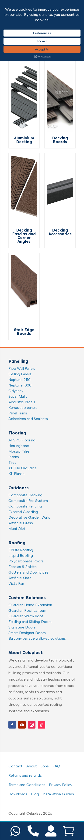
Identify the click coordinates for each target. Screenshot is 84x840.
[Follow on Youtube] (22, 725)
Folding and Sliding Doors (30, 621)
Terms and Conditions (26, 785)
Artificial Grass (20, 523)
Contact (15, 766)
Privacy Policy (60, 785)
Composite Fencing (25, 506)
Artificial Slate (20, 578)
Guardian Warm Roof (25, 616)
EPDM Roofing (20, 550)
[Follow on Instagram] (31, 725)
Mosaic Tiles (19, 451)
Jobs (45, 766)
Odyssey (15, 391)
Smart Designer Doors (27, 633)
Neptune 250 (19, 379)
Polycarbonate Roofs (26, 561)
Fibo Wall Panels (21, 368)
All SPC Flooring (21, 440)
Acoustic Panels (21, 402)
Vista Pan (16, 583)
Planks (13, 457)
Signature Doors (22, 627)
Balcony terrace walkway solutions (37, 638)
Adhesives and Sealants (28, 419)
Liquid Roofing (20, 555)
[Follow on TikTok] (41, 725)
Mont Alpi (16, 528)
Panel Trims (17, 413)
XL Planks (16, 473)
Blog (35, 794)
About (31, 766)
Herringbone (18, 446)
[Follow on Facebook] (12, 725)
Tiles (12, 462)
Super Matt (17, 396)
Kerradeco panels (22, 407)
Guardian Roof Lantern (27, 610)
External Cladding (23, 512)
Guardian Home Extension (30, 605)
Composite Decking (25, 495)
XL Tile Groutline (22, 468)
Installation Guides (58, 794)
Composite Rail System (28, 500)
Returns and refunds (25, 775)
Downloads (17, 794)
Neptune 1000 (20, 385)
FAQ (56, 766)
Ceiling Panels (20, 374)
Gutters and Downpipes (28, 572)
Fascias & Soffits (22, 566)
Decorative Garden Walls (29, 517)
